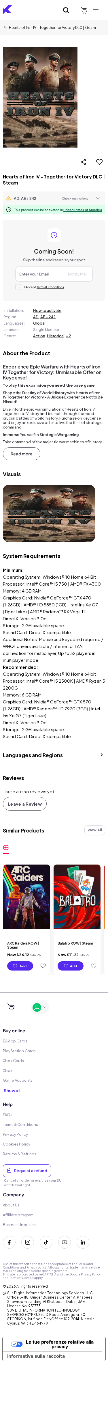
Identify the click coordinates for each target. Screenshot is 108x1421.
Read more (22, 453)
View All (95, 830)
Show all (12, 1090)
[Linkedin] (83, 1242)
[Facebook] (9, 1242)
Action (39, 336)
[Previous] (11, 513)
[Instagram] (27, 1242)
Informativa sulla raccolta (36, 1356)
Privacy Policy (91, 1274)
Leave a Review (25, 804)
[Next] (86, 513)
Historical (55, 336)
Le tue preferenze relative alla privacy (60, 1344)
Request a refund (30, 1170)
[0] (84, 10)
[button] (54, 198)
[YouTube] (64, 1242)
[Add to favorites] (99, 162)
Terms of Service (22, 1278)
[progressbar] (20, 966)
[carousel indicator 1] (49, 537)
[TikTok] (46, 1242)
